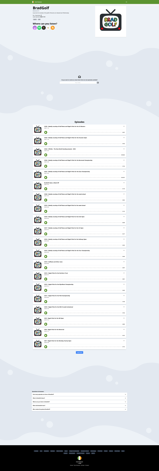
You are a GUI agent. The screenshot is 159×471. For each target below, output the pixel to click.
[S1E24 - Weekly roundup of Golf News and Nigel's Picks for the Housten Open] (38, 141)
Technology (93, 451)
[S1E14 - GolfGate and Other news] (38, 265)
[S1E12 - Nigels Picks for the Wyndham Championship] (38, 288)
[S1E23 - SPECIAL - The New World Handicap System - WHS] (38, 152)
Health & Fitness (80, 453)
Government (72, 453)
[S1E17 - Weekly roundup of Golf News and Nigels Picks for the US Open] (38, 231)
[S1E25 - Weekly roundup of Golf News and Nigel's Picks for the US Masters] (38, 130)
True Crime (117, 451)
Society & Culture (85, 451)
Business (52, 451)
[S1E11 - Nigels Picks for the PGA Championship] (38, 299)
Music (66, 451)
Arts (41, 451)
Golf (39, 19)
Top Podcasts (77, 465)
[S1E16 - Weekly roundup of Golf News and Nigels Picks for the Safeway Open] (38, 242)
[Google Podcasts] (48, 28)
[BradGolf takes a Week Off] (38, 186)
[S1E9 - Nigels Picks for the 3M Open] (38, 321)
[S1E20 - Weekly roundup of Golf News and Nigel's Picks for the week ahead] (38, 197)
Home (71, 465)
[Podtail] (43, 28)
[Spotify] (39, 28)
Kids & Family (60, 451)
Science (87, 453)
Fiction (105, 451)
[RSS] (52, 28)
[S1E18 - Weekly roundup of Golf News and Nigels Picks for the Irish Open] (38, 220)
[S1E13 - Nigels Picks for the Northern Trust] (38, 276)
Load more (79, 352)
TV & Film (100, 451)
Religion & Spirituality (74, 451)
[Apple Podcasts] (35, 28)
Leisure (65, 453)
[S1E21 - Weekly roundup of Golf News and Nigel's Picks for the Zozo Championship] (38, 175)
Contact (87, 465)
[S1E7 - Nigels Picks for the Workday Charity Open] (38, 344)
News (123, 451)
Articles (82, 465)
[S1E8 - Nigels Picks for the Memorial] (38, 333)
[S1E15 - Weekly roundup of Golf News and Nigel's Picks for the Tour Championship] (38, 254)
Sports (35, 19)
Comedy (36, 451)
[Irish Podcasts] (79, 458)
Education (46, 451)
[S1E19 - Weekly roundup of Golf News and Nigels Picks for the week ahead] (38, 209)
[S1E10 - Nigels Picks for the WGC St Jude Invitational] (38, 310)
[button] (126, 2)
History (111, 451)
